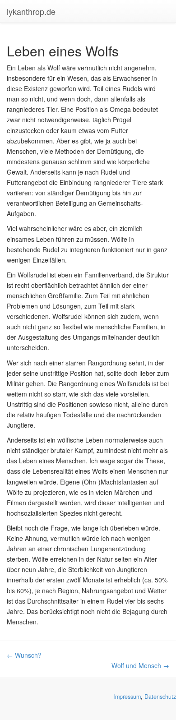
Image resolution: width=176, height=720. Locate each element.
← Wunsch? (24, 655)
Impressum (127, 696)
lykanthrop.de (31, 11)
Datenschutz (160, 696)
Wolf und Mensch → (140, 665)
